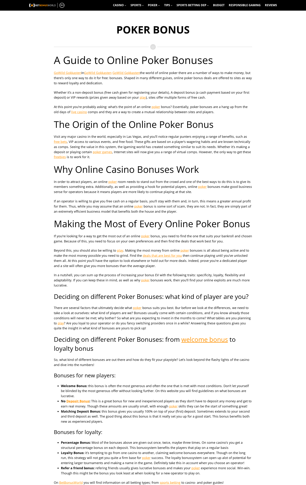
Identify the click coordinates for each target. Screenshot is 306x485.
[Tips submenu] (171, 5)
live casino (79, 112)
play (143, 97)
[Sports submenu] (143, 5)
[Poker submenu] (159, 5)
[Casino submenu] (125, 5)
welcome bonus (204, 339)
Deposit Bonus (77, 401)
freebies (60, 157)
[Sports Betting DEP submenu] (208, 5)
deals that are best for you (162, 255)
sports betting (170, 482)
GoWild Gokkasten (67, 73)
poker (156, 107)
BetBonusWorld (71, 482)
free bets (60, 142)
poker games (102, 152)
